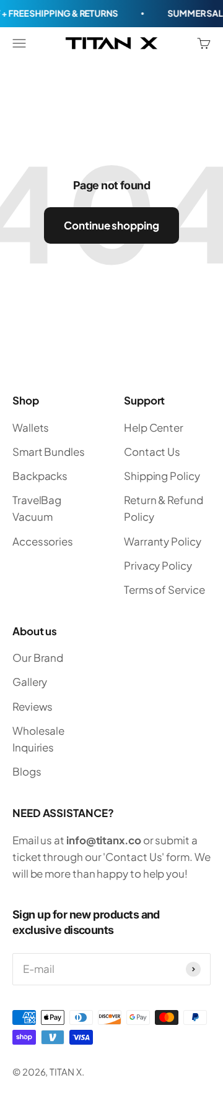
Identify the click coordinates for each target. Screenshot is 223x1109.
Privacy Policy (158, 565)
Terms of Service (164, 589)
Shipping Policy (162, 475)
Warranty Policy (162, 541)
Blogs (27, 771)
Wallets (30, 427)
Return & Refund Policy (163, 508)
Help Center (153, 427)
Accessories (42, 541)
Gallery (29, 681)
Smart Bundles (48, 451)
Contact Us (152, 451)
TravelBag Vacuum (36, 508)
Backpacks (40, 475)
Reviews (32, 706)
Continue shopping (111, 225)
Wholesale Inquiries (38, 739)
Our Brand (37, 657)
